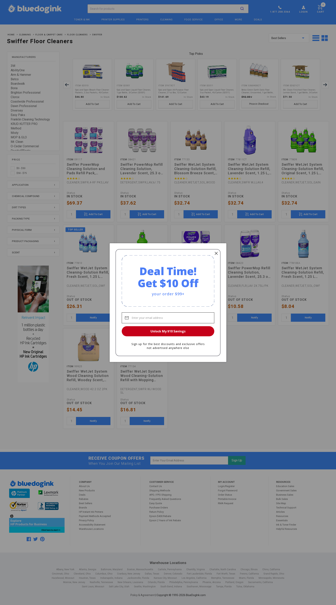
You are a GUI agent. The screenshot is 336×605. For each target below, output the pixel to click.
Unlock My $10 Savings (168, 331)
